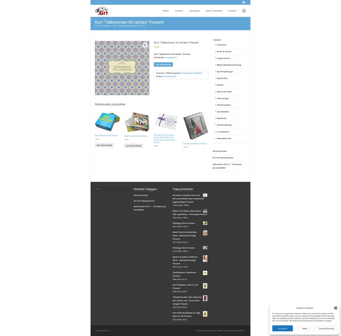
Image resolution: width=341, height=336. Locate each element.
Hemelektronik (224, 138)
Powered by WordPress (206, 330)
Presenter (179, 10)
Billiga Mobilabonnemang (229, 65)
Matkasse (221, 118)
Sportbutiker (223, 111)
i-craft (226, 330)
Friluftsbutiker (224, 105)
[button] (335, 308)
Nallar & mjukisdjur (214, 10)
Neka (304, 328)
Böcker (220, 85)
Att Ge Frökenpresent (223, 157)
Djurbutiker (222, 78)
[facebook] (243, 3)
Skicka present (220, 151)
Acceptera (282, 328)
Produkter (232, 10)
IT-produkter (223, 131)
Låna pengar (194, 10)
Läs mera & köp (163, 64)
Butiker (166, 10)
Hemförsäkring (224, 125)
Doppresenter (223, 58)
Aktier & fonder (224, 91)
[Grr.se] (99, 10)
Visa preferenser (326, 328)
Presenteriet (171, 57)
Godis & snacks (224, 51)
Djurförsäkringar (225, 71)
